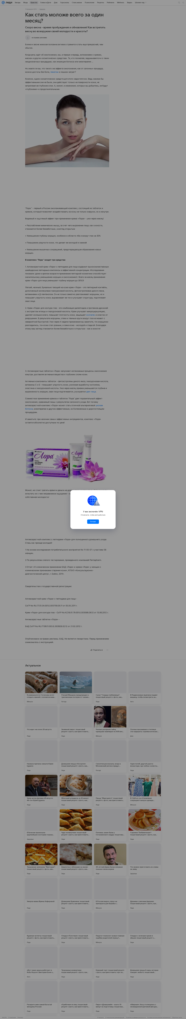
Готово (93, 522)
